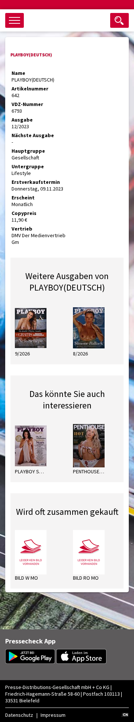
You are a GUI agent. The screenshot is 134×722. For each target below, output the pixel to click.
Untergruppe (28, 166)
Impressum (53, 715)
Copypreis (24, 213)
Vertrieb (22, 228)
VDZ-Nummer (27, 104)
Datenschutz (19, 715)
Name (18, 73)
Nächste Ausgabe (33, 135)
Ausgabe (22, 119)
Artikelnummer (30, 88)
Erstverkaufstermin (36, 182)
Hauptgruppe (28, 151)
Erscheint (23, 197)
